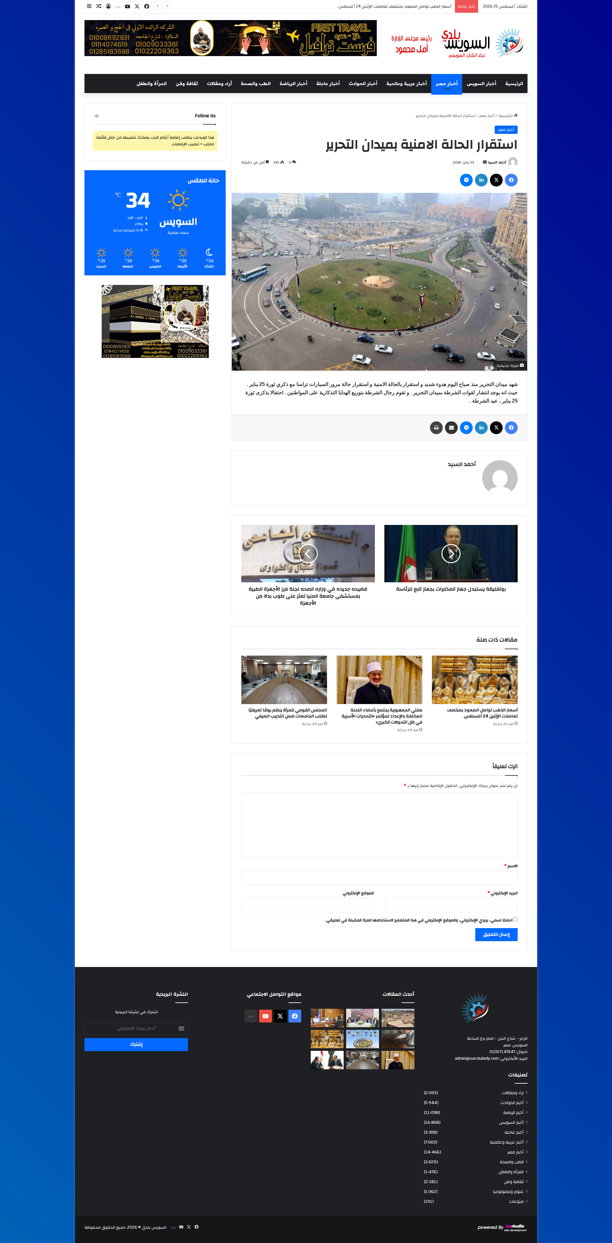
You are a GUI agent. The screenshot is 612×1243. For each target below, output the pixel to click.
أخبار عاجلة (328, 83)
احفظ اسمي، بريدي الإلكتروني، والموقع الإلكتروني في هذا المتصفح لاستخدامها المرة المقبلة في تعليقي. (419, 920)
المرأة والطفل (151, 83)
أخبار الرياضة (293, 83)
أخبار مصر (447, 83)
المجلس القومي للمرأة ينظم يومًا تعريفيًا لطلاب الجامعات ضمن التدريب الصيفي (287, 713)
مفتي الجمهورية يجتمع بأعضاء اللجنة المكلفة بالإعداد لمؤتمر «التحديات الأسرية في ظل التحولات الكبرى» (360, 6)
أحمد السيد (497, 162)
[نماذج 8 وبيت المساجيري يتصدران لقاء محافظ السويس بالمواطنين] (362, 1018)
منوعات (516, 1201)
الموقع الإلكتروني (358, 893)
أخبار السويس (481, 83)
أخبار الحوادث (363, 83)
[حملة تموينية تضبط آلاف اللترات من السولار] (398, 1039)
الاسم (511, 866)
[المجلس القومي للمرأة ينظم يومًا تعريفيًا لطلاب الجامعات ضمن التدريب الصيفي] (284, 680)
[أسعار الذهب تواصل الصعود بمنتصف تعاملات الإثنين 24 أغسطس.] (475, 680)
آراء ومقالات (219, 83)
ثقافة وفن (187, 83)
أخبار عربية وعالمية (406, 83)
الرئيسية (514, 83)
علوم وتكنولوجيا (508, 1191)
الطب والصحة (256, 83)
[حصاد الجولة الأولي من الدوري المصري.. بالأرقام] (362, 1039)
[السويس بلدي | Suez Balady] (458, 43)
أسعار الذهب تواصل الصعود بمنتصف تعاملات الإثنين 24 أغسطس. (482, 713)
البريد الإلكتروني (502, 893)
